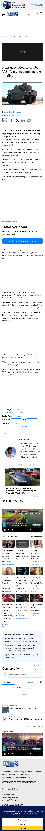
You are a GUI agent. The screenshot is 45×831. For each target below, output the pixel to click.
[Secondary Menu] (5, 14)
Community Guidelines (33, 772)
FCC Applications (9, 774)
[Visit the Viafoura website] (38, 727)
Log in (33, 665)
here (13, 657)
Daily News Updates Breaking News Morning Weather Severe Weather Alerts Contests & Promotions (10, 794)
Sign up (38, 665)
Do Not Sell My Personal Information (16, 777)
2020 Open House (25, 372)
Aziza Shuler (8, 112)
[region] (22, 697)
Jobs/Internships (23, 774)
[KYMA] (14, 13)
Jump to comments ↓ (9, 433)
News (20, 410)
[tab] (8, 683)
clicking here (20, 651)
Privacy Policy (18, 772)
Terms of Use (7, 772)
